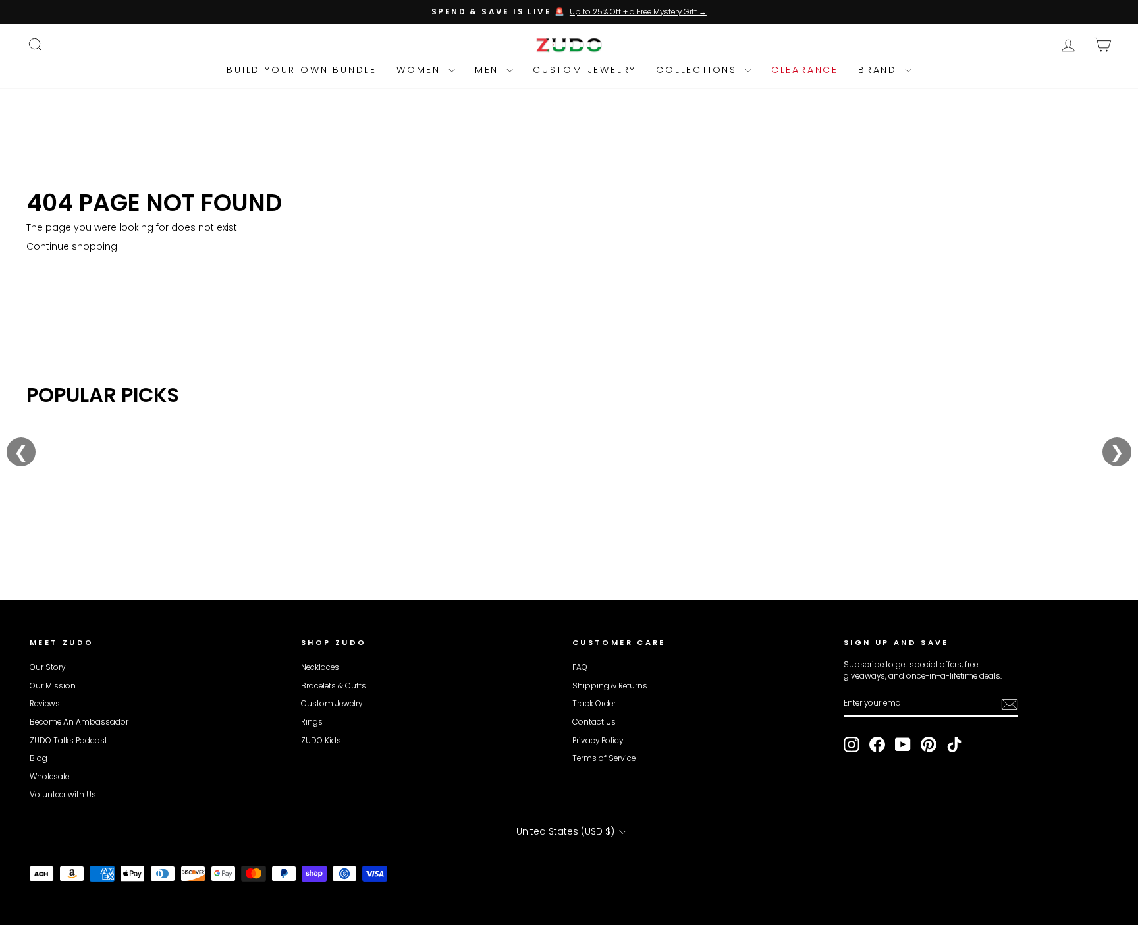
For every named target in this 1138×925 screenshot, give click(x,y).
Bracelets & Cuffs (333, 686)
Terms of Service (604, 758)
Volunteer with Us (63, 794)
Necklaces (320, 667)
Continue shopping (71, 246)
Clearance (804, 69)
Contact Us (594, 722)
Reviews (45, 703)
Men (489, 69)
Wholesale (49, 776)
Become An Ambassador (79, 722)
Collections (699, 69)
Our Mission (53, 686)
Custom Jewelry (584, 69)
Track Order (594, 703)
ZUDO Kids (321, 740)
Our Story (47, 667)
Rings (312, 722)
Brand (880, 69)
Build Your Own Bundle (302, 69)
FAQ (579, 667)
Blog (38, 758)
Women (420, 69)
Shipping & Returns (609, 686)
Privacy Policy (597, 740)
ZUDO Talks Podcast (68, 740)
